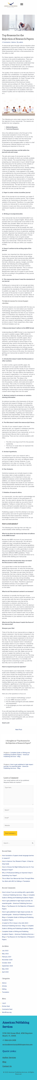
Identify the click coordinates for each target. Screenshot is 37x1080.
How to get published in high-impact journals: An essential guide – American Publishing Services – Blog (18, 766)
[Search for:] (18, 843)
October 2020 (6, 963)
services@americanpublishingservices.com (17, 1044)
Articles (4, 986)
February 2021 (6, 957)
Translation (5, 992)
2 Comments (6, 42)
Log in (4, 1003)
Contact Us (7, 1066)
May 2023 (5, 953)
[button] (22, 4)
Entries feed (6, 1006)
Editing (4, 989)
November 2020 (7, 959)
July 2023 (5, 950)
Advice (13, 42)
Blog (4, 1062)
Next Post (18, 729)
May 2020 (5, 969)
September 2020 (7, 966)
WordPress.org (6, 1012)
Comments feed (7, 1009)
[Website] (18, 826)
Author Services (9, 1057)
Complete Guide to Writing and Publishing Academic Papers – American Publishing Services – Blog (17, 754)
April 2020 (5, 972)
